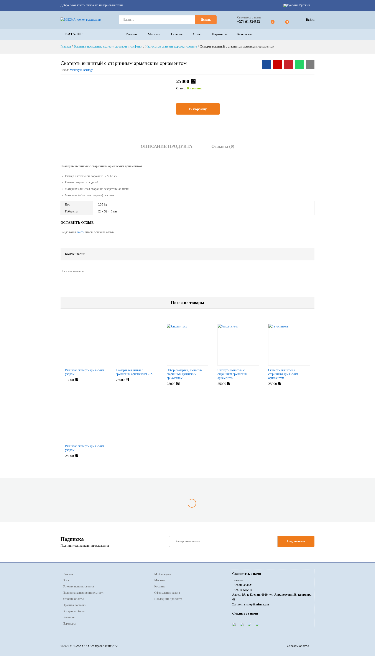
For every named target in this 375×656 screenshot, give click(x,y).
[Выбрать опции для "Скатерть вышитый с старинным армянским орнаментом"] (227, 363)
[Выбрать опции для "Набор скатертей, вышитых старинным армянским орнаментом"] (177, 363)
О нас (197, 34)
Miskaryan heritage (81, 70)
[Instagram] (257, 624)
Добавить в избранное (227, 109)
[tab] (166, 148)
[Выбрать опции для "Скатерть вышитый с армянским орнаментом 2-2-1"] (126, 363)
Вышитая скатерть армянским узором (84, 372)
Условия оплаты (73, 598)
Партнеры (219, 34)
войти (80, 232)
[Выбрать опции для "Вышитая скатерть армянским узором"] (75, 363)
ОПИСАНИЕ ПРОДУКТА (166, 146)
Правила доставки (74, 605)
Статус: (181, 88)
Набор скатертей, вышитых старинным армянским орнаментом (184, 374)
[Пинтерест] (249, 624)
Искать (206, 19)
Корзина (159, 586)
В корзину (198, 109)
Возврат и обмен (74, 611)
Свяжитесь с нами (249, 17)
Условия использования (78, 586)
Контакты (244, 34)
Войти (310, 19)
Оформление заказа (167, 592)
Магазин (154, 34)
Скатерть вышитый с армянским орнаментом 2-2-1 (135, 372)
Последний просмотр (168, 598)
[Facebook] (234, 624)
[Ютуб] (242, 624)
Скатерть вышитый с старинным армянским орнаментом (232, 374)
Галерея (177, 34)
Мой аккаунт (162, 574)
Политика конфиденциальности (83, 592)
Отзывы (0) (222, 146)
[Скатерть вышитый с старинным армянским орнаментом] (266, 64)
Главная (131, 34)
